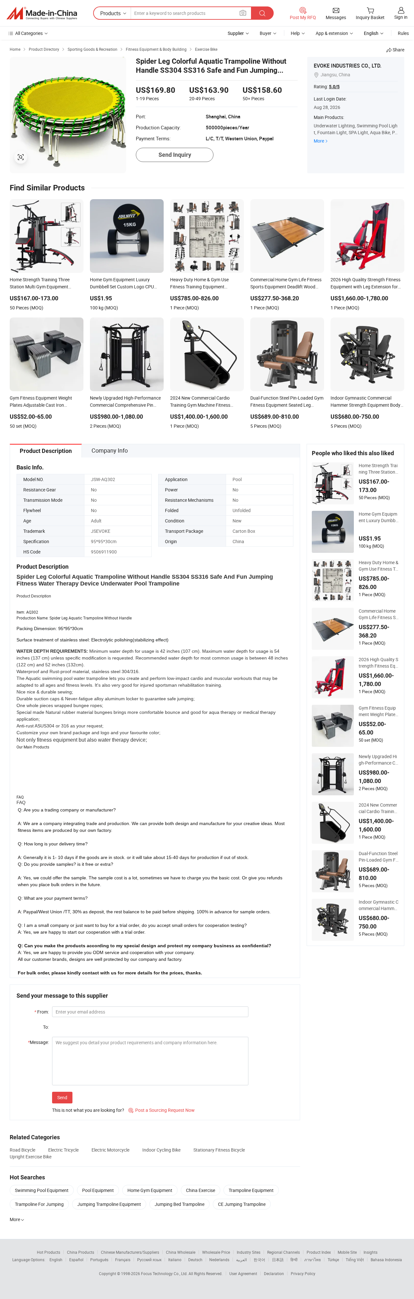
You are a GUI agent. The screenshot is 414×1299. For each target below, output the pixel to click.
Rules (403, 33)
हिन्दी (294, 1259)
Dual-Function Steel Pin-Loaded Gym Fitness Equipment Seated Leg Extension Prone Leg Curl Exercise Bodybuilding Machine (379, 856)
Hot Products (48, 1252)
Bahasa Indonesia (386, 1259)
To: (46, 1027)
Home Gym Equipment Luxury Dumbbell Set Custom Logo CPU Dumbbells (379, 517)
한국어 (259, 1259)
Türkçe (333, 1259)
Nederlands (219, 1259)
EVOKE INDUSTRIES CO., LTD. (347, 65)
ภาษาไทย (312, 1259)
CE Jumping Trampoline (242, 1204)
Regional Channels (283, 1252)
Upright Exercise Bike (30, 1157)
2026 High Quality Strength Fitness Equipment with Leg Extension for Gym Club (379, 662)
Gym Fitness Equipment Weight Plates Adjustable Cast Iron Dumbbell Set (378, 711)
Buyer (265, 33)
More (319, 141)
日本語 (278, 1259)
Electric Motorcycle (110, 1150)
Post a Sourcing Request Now (161, 1110)
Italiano (174, 1259)
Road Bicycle (22, 1150)
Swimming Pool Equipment (42, 1190)
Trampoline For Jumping (39, 1204)
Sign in (401, 17)
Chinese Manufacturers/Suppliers (130, 1252)
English (55, 1259)
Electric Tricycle (63, 1150)
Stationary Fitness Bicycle (219, 1150)
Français (122, 1259)
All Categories (29, 33)
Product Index (319, 1252)
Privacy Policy (303, 1273)
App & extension (332, 33)
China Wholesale (180, 1252)
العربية (241, 1259)
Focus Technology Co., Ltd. (165, 1273)
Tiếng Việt (355, 1259)
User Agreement (243, 1273)
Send (62, 1097)
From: (41, 1012)
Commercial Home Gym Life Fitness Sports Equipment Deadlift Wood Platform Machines (378, 614)
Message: (38, 1042)
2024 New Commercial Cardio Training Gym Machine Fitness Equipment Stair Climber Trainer (378, 808)
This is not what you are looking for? (88, 1110)
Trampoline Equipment (251, 1190)
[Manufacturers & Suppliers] (41, 13)
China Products (80, 1252)
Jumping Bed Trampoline (179, 1204)
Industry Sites (248, 1252)
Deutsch (195, 1259)
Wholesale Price (216, 1252)
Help (295, 33)
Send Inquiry (174, 154)
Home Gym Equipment (149, 1190)
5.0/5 (334, 86)
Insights (370, 1252)
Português (99, 1259)
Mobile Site (347, 1252)
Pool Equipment (98, 1190)
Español (76, 1259)
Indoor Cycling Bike (161, 1150)
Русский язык (149, 1259)
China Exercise (200, 1190)
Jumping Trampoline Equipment (109, 1204)
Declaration (274, 1273)
